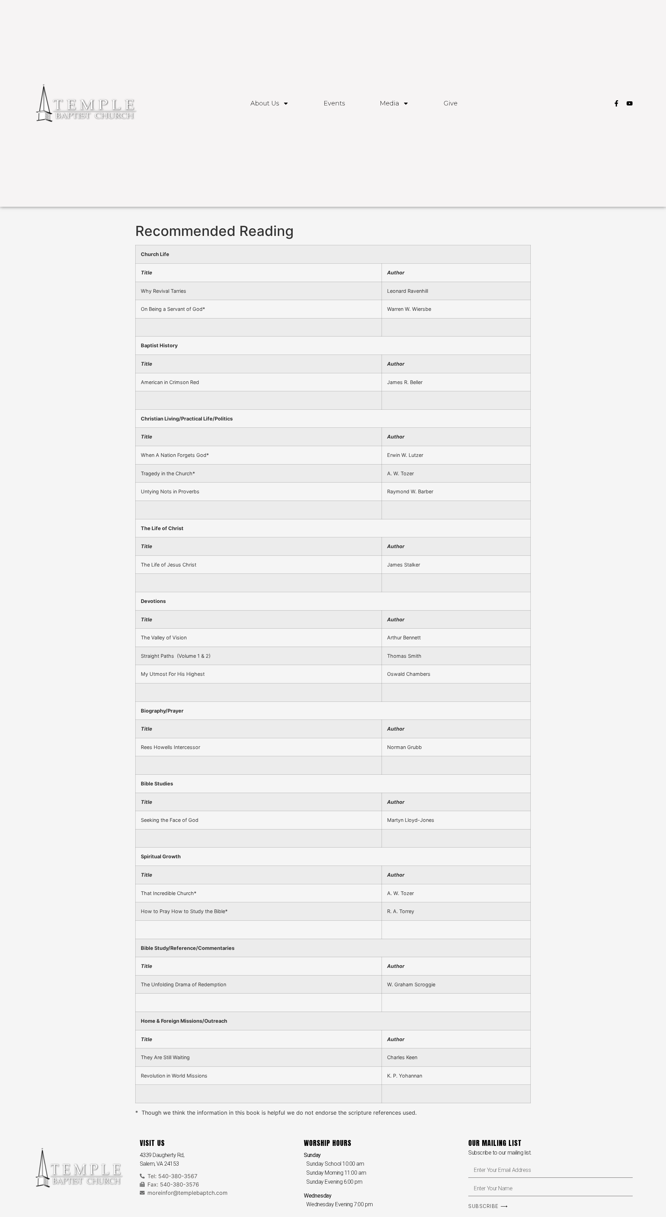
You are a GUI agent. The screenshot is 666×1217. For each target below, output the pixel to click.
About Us (264, 103)
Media (389, 103)
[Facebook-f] (616, 103)
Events (334, 103)
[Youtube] (629, 103)
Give (451, 103)
